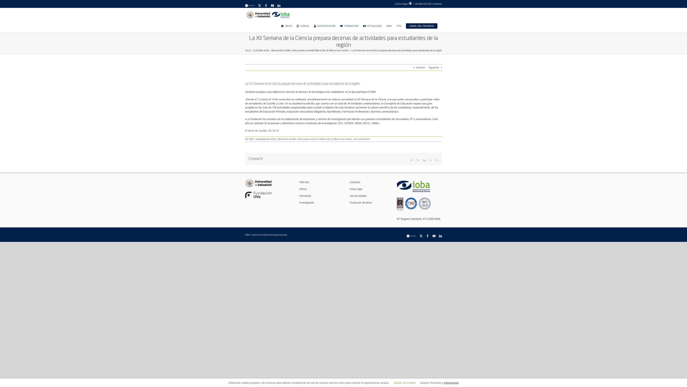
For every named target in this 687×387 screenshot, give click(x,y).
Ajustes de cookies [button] (405, 382)
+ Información (450, 382)
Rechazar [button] (435, 382)
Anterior (420, 67)
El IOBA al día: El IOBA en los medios (334, 139)
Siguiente (433, 67)
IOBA (251, 139)
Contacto (437, 4)
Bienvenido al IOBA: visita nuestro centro (297, 139)
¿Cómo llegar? (401, 4)
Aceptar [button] (424, 382)
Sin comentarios (362, 139)
